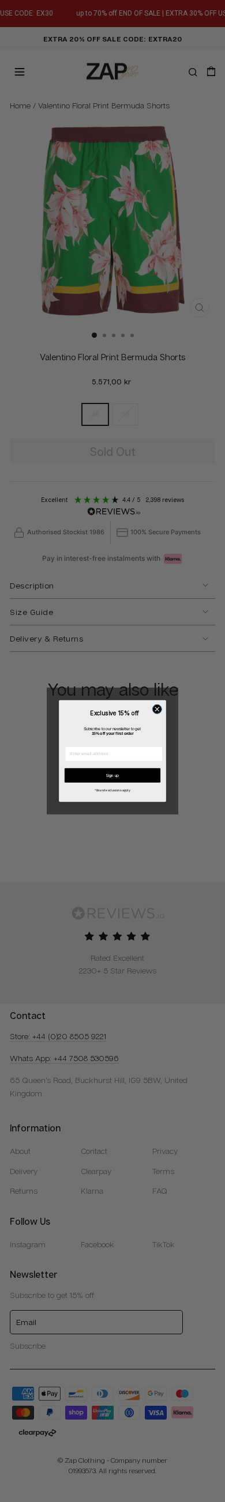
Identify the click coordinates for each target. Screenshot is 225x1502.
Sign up (112, 775)
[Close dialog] (157, 709)
